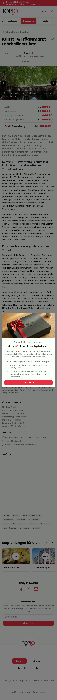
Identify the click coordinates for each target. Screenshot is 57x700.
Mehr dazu (28, 382)
